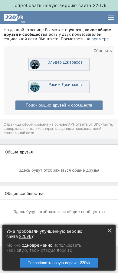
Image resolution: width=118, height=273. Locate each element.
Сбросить (102, 50)
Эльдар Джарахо (65, 62)
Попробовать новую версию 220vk (59, 263)
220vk (25, 236)
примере (100, 38)
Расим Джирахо (65, 84)
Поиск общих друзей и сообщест (59, 105)
